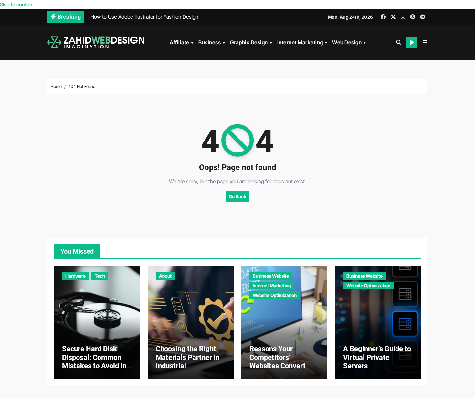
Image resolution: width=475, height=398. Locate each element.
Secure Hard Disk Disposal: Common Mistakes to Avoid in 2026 (94, 361)
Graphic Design (249, 42)
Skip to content (17, 4)
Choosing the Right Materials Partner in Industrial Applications (187, 361)
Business (210, 42)
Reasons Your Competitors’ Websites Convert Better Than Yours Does (278, 366)
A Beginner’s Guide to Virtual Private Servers (377, 357)
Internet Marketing (300, 42)
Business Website (271, 275)
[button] (425, 42)
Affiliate (180, 42)
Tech (100, 275)
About (165, 275)
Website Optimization (275, 295)
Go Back (237, 196)
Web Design (347, 42)
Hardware (75, 275)
